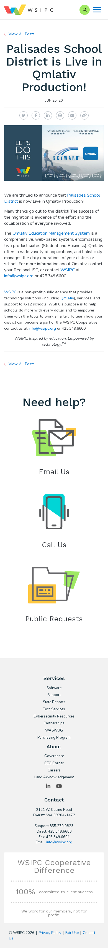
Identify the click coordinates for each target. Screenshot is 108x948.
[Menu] (97, 10)
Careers (54, 770)
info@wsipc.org (19, 276)
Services (54, 678)
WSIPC (67, 270)
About (54, 746)
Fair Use (72, 932)
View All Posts (22, 34)
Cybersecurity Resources (54, 716)
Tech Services (54, 709)
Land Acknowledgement (54, 777)
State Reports (54, 702)
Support (54, 695)
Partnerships (54, 723)
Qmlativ (67, 298)
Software (54, 688)
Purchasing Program (54, 738)
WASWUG (54, 730)
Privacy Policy (49, 932)
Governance (54, 756)
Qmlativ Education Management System (51, 233)
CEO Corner (54, 763)
